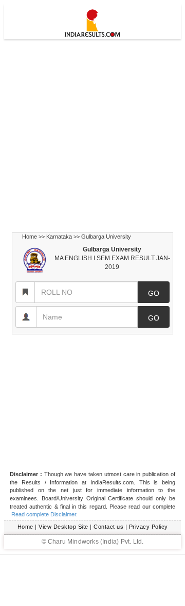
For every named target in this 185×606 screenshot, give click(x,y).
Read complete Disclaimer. (44, 514)
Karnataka (59, 236)
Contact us (108, 527)
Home (29, 236)
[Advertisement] (92, 136)
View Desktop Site (63, 527)
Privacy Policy (148, 527)
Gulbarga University (106, 236)
